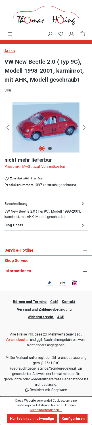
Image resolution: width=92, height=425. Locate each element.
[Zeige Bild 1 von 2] (42, 148)
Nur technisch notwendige (32, 418)
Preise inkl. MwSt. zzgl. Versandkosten (34, 166)
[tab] (44, 210)
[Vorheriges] (7, 127)
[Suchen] (50, 33)
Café (54, 302)
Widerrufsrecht (41, 317)
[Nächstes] (84, 127)
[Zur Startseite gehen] (46, 15)
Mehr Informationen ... (46, 410)
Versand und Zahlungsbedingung (44, 309)
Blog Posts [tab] (13, 225)
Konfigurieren (73, 418)
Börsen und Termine (30, 302)
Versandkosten (17, 340)
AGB (60, 317)
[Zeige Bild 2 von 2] (50, 148)
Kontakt (68, 302)
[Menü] (9, 33)
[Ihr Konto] (71, 33)
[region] (46, 127)
